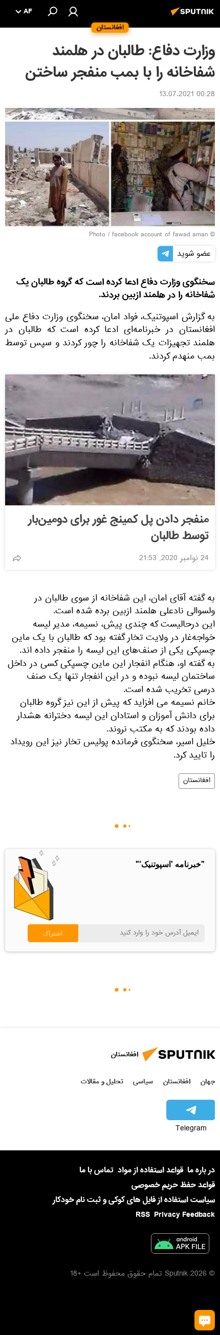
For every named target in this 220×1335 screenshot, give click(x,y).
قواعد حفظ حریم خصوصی (173, 1185)
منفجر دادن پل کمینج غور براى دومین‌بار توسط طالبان (118, 527)
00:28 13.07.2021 (187, 95)
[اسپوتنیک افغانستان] (193, 17)
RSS (143, 1215)
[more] (17, 558)
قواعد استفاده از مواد (150, 1170)
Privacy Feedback (184, 1215)
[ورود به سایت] (73, 11)
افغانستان (196, 781)
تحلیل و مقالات (102, 1081)
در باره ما (201, 1170)
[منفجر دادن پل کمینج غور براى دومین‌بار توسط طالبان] (110, 439)
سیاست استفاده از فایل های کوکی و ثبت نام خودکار (134, 1200)
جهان (208, 1081)
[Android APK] (180, 1245)
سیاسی (143, 1081)
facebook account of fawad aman (160, 235)
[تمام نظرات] (204, 1320)
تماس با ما (96, 1170)
